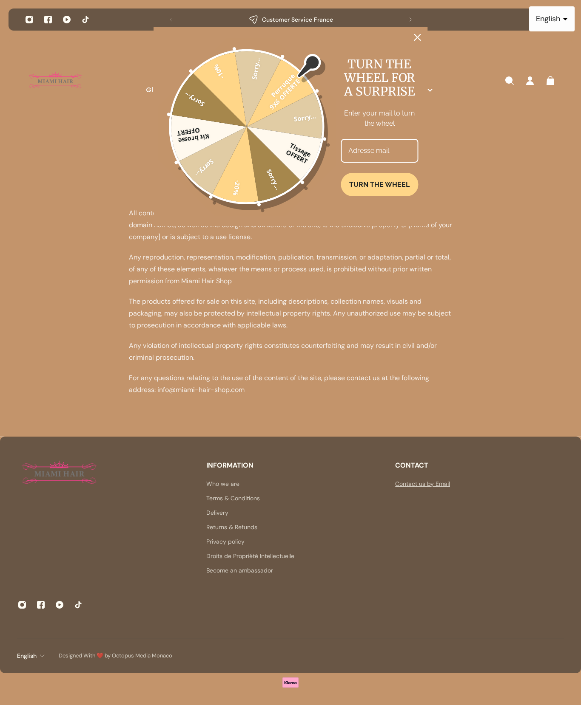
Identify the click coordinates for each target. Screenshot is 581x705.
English (27, 656)
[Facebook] (48, 19)
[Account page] (530, 80)
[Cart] (550, 80)
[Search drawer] (509, 80)
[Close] (417, 37)
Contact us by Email (422, 484)
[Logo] (55, 81)
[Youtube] (66, 19)
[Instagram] (29, 19)
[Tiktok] (85, 19)
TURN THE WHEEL (379, 184)
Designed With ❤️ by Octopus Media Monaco (116, 655)
